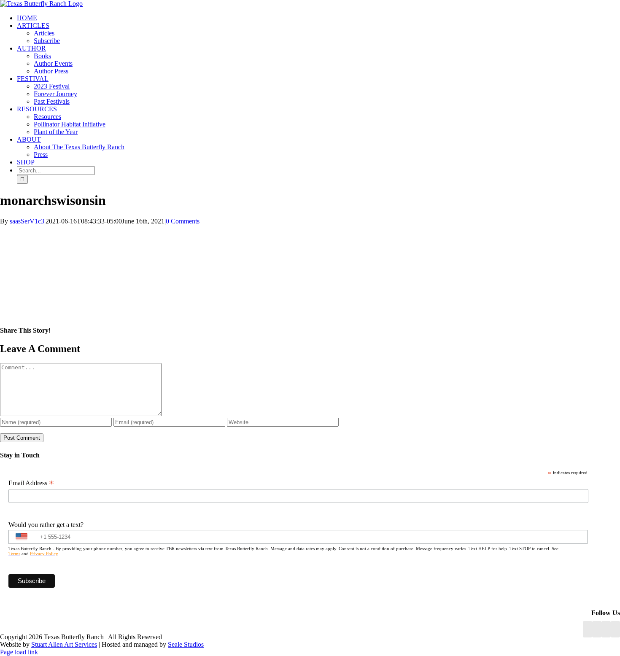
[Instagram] (606, 629)
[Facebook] (587, 629)
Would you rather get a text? (46, 524)
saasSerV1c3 (27, 221)
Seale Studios (186, 644)
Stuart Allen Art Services (64, 644)
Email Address (31, 483)
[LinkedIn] (596, 629)
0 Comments (182, 221)
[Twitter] (615, 629)
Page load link (19, 652)
